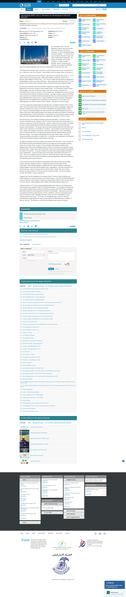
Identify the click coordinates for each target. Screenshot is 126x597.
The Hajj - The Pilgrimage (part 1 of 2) (31, 346)
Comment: (50, 251)
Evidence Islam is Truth (86, 20)
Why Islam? (85, 108)
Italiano (82, 1)
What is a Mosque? (27, 362)
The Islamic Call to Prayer (36, 427)
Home (22, 9)
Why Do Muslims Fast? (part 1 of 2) (31, 327)
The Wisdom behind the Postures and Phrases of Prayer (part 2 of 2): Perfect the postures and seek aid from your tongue (47, 386)
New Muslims (85, 85)
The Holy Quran (86, 36)
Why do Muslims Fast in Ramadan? (38, 449)
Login (56, 5)
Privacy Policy (59, 533)
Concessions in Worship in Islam (30, 411)
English (39, 1)
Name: (24, 251)
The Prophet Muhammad (99, 37)
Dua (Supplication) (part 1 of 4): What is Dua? (33, 368)
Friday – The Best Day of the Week (31, 392)
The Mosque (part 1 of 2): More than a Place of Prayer (30, 221)
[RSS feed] (104, 533)
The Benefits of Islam (100, 20)
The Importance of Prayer (29, 354)
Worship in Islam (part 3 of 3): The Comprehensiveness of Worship (38, 313)
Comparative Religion (99, 32)
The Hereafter (99, 28)
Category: (23, 28)
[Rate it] (20, 42)
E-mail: (24, 258)
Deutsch (58, 1)
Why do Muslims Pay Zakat (36, 455)
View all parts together (26, 240)
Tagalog (86, 1)
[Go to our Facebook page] (95, 533)
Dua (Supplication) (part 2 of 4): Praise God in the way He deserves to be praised (41, 370)
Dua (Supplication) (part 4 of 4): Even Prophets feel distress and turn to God (40, 376)
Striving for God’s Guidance (29, 408)
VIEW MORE (23, 518)
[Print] (28, 42)
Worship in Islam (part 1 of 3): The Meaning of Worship (35, 308)
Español (48, 1)
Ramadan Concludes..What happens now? (33, 343)
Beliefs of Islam (86, 24)
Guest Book (65, 9)
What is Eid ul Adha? (27, 379)
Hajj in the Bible (26, 400)
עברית (104, 1)
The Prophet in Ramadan (28, 335)
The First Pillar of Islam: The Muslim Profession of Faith (35, 288)
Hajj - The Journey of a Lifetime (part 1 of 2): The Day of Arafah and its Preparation (42, 302)
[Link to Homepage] (25, 5)
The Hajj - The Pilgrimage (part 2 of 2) (31, 349)
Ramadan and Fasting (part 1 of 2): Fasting (33, 397)
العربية (44, 1)
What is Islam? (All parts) (88, 96)
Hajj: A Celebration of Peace (29, 365)
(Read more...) (23, 485)
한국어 (100, 1)
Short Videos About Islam (101, 85)
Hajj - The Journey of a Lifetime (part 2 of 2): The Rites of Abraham (38, 305)
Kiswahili (95, 1)
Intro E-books (56, 9)
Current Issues (86, 41)
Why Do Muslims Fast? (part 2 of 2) (31, 329)
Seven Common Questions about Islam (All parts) (93, 112)
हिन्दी (91, 1)
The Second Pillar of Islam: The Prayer (32, 291)
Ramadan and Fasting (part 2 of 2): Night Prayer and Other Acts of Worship (40, 324)
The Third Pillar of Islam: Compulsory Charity (33, 294)
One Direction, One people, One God (31, 357)
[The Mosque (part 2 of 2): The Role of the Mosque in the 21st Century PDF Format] (32, 42)
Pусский (63, 1)
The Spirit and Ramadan (28, 338)
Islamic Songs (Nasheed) (100, 81)
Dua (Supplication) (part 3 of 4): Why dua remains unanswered (37, 373)
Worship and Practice (27, 12)
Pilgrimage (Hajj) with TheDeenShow (38, 432)
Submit (51, 268)
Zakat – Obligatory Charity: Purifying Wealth (33, 394)
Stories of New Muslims (86, 32)
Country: (24, 254)
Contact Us (98, 9)
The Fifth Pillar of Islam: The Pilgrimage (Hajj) (33, 299)
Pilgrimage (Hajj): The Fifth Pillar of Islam (39, 438)
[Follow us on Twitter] (100, 533)
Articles (29, 9)
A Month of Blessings (27, 389)
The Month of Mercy (35, 461)
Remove (104, 491)
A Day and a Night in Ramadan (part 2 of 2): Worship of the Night (38, 318)
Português (69, 1)
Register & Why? (64, 5)
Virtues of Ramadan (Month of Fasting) (39, 444)
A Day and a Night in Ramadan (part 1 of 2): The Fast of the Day (37, 316)
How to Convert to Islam (101, 24)
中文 (73, 1)
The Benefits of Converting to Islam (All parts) (94, 104)
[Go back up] (123, 461)
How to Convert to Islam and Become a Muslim (94, 100)
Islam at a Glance (46, 9)
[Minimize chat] (123, 582)
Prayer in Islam (26, 351)
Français (53, 1)
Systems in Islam (86, 45)
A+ (74, 21)
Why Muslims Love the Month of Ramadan (32, 340)
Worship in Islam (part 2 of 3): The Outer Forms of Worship (36, 310)
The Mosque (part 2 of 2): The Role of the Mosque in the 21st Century (39, 236)
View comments (37, 244)
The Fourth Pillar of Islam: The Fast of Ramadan (34, 297)
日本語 (77, 1)
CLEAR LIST (103, 494)
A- (70, 21)
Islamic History (100, 41)
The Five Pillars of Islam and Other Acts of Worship (42, 12)
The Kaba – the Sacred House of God (31, 359)
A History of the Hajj (27, 332)
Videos (36, 9)
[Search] (94, 5)
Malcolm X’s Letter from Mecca (30, 321)
